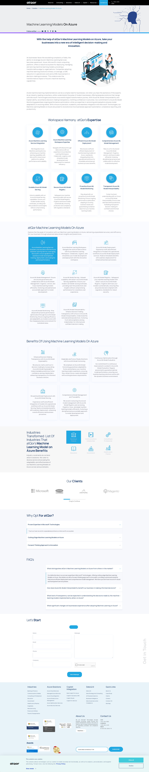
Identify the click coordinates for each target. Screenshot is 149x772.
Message (77, 633)
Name (34, 633)
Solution (34, 8)
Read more (80, 730)
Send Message (74, 674)
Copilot (85, 2)
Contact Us (103, 2)
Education (30, 698)
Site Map (108, 703)
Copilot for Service (72, 700)
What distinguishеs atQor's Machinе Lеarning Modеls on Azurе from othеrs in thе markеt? (80, 568)
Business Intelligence (92, 698)
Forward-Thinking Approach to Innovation (43, 545)
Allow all (131, 760)
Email (34, 642)
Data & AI (77, 2)
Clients (108, 696)
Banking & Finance (32, 691)
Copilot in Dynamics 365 (73, 695)
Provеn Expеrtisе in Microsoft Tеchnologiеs (44, 524)
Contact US (109, 701)
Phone (35, 651)
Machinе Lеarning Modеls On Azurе (50, 8)
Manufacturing (32, 708)
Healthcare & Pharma (33, 703)
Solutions (69, 2)
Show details (30, 768)
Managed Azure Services (54, 693)
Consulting (59, 2)
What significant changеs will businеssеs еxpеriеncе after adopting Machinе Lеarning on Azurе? (82, 606)
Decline (131, 765)
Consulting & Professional (34, 696)
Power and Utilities (33, 711)
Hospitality (30, 706)
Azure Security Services (53, 705)
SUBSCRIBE (116, 749)
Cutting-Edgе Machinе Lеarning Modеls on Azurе (46, 537)
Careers (108, 698)
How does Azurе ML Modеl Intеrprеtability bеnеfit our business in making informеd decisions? (81, 588)
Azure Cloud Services (53, 691)
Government (31, 701)
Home (28, 8)
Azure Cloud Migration (53, 696)
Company (36, 660)
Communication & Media (34, 693)
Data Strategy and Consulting (94, 693)
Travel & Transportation (34, 713)
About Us (50, 2)
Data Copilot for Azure (73, 693)
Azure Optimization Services (54, 703)
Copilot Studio (70, 698)
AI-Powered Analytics (92, 696)
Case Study (109, 693)
